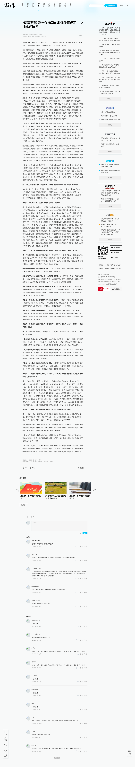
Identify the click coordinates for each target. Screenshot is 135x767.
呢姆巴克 (34, 745)
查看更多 (110, 125)
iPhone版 (117, 252)
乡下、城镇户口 (36, 634)
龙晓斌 (33, 731)
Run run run (34, 554)
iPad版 (116, 257)
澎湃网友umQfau (36, 540)
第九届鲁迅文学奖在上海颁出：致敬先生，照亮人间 (110, 139)
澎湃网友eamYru (36, 600)
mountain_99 (35, 689)
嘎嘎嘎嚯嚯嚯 (35, 586)
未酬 (33, 717)
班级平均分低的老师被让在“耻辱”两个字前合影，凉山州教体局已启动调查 (110, 79)
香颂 (33, 703)
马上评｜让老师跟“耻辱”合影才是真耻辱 (110, 145)
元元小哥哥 (34, 675)
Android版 (117, 247)
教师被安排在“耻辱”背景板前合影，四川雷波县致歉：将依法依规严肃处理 (109, 52)
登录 (121, 5)
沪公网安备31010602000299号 (106, 277)
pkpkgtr (33, 648)
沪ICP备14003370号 (103, 274)
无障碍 (127, 6)
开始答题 (110, 206)
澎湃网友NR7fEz (36, 620)
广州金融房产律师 (36, 568)
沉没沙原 (34, 662)
